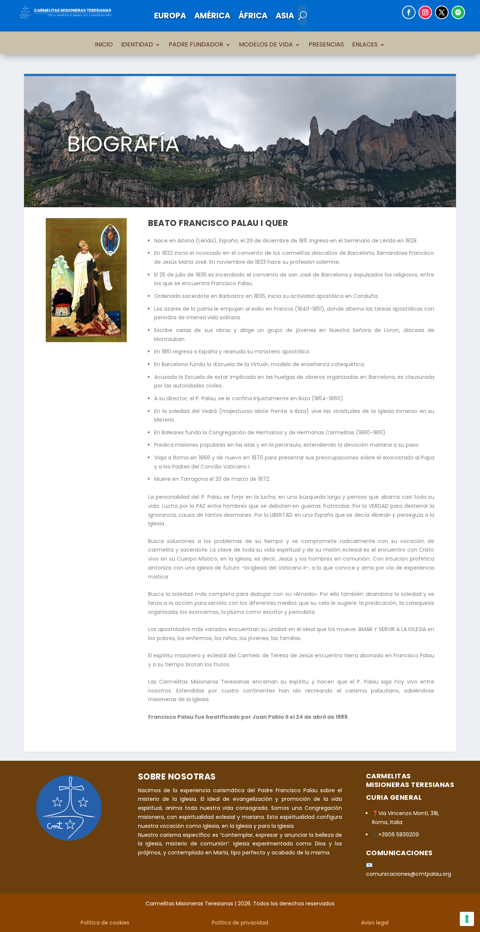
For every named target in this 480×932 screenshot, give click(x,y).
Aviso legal (374, 922)
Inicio (104, 45)
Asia (285, 15)
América (212, 15)
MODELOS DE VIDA (266, 45)
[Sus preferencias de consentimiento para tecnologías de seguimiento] (467, 919)
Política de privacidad (240, 922)
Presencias (326, 45)
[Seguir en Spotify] (458, 12)
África (252, 15)
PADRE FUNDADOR (196, 45)
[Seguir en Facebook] (409, 12)
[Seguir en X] (441, 12)
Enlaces (365, 45)
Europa (170, 15)
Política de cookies (105, 922)
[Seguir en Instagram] (425, 12)
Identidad (137, 45)
